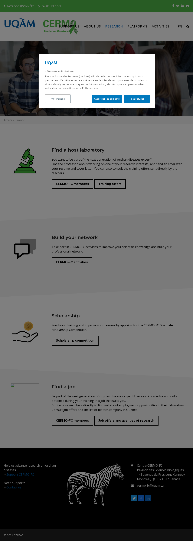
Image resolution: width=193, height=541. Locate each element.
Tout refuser (136, 98)
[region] (97, 81)
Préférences (58, 98)
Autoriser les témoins (107, 98)
